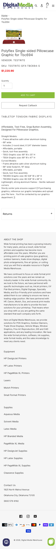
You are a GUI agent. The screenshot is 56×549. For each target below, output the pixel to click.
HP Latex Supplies (13, 458)
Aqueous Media (12, 414)
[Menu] (53, 5)
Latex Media (10, 428)
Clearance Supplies (14, 472)
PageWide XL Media (14, 443)
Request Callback (28, 105)
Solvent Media (11, 421)
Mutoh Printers (11, 387)
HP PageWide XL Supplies (17, 465)
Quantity (5, 81)
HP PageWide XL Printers (16, 373)
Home (4, 15)
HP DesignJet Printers (15, 358)
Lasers (7, 380)
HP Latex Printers (13, 365)
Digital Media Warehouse (31, 540)
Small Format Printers (15, 395)
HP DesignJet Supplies (15, 450)
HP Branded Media (13, 436)
